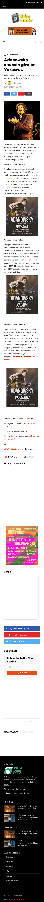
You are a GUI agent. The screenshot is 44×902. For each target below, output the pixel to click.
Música (8, 871)
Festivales (9, 866)
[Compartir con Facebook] (7, 94)
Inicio (4, 6)
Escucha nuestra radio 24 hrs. (18, 793)
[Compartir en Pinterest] (21, 94)
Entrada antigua (27, 449)
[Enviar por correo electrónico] (28, 94)
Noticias (9, 876)
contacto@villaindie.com (15, 789)
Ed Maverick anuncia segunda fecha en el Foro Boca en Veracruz (28, 817)
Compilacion (10, 857)
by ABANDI (21, 899)
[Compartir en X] (14, 94)
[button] (8, 4)
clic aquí (13, 181)
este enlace (30, 260)
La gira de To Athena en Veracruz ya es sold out (27, 807)
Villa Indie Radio (12, 880)
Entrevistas (10, 861)
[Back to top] (38, 896)
